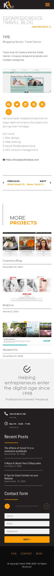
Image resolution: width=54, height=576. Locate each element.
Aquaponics (10, 349)
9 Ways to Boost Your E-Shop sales (22, 463)
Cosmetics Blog (12, 260)
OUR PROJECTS (40, 26)
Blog (39, 553)
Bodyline (8, 305)
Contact (26, 553)
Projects (23, 223)
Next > (27, 539)
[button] (47, 4)
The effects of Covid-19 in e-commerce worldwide (19, 450)
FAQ (13, 553)
